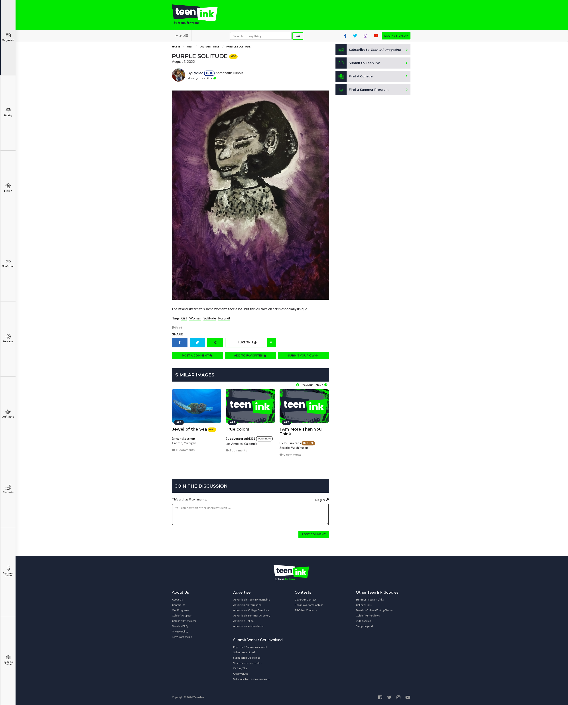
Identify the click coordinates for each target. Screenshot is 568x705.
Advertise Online (243, 620)
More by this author (200, 78)
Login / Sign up (396, 35)
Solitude (209, 318)
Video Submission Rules (247, 663)
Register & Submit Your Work (250, 647)
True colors (237, 429)
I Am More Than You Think (301, 431)
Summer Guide (8, 574)
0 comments (292, 454)
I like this (255, 342)
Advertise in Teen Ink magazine (251, 599)
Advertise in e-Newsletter (248, 626)
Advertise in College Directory (251, 610)
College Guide (8, 663)
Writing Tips (240, 668)
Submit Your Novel (244, 652)
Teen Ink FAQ (180, 626)
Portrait (224, 318)
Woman (195, 318)
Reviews (8, 341)
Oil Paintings (209, 46)
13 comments (185, 450)
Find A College (361, 76)
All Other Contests (306, 610)
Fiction (8, 190)
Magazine (8, 40)
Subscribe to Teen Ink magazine (251, 679)
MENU (180, 35)
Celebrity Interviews (184, 620)
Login (320, 500)
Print (178, 327)
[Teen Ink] (199, 14)
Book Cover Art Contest (309, 605)
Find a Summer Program (369, 90)
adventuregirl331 (242, 438)
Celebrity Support (182, 615)
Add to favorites (248, 355)
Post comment (314, 534)
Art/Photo (8, 417)
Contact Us (178, 605)
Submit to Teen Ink (364, 63)
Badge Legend (364, 626)
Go (298, 35)
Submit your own (303, 355)
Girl (184, 318)
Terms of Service (182, 636)
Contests (8, 492)
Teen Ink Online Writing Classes (375, 610)
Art (190, 46)
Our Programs (180, 610)
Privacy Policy (180, 631)
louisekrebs (292, 443)
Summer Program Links (370, 599)
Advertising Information (247, 605)
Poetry (8, 115)
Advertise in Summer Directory (251, 615)
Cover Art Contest (305, 599)
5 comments (238, 450)
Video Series (363, 620)
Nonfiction (8, 266)
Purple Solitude (238, 46)
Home (176, 46)
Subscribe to (375, 50)
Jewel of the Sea (189, 429)
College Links (364, 605)
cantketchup (185, 438)
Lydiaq (197, 73)
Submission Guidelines (246, 657)
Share (177, 334)
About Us (177, 599)
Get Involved (240, 673)
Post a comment (195, 355)
